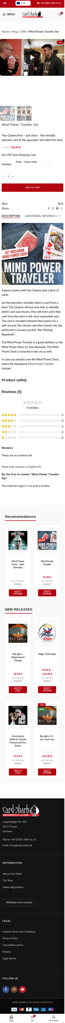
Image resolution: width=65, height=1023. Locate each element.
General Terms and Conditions (18, 932)
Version (6, 164)
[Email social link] (57, 208)
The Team (7, 880)
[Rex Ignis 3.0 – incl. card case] (47, 715)
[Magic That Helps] (47, 633)
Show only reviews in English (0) (21, 466)
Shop (15, 31)
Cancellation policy (12, 945)
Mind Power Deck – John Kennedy (18, 564)
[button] (18, 689)
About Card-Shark (12, 874)
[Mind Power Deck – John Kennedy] (17, 540)
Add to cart (32, 188)
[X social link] (53, 208)
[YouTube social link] (22, 989)
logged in (23, 485)
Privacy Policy (10, 938)
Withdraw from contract (19, 902)
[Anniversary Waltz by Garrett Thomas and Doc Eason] (17, 715)
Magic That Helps (47, 654)
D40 (23, 31)
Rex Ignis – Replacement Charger (18, 657)
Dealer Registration (13, 887)
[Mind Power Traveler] (47, 540)
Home (5, 31)
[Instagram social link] (14, 989)
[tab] (11, 216)
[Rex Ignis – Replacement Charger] (17, 633)
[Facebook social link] (49, 208)
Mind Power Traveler (41, 364)
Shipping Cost (27, 155)
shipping (18, 584)
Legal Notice (9, 958)
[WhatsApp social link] (61, 208)
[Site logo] (32, 14)
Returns (6, 952)
